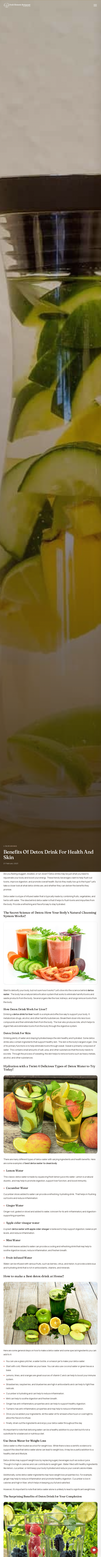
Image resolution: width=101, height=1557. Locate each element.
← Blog (6, 846)
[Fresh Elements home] (17, 5)
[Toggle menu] (95, 5)
